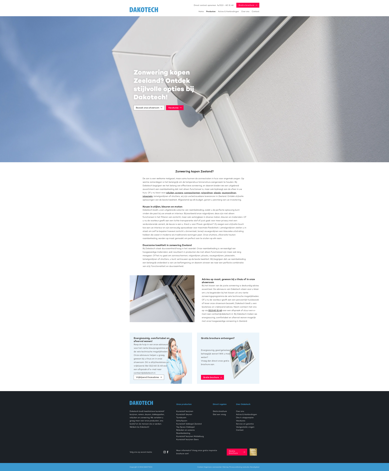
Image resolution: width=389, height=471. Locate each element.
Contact (255, 11)
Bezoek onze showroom (147, 107)
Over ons (245, 11)
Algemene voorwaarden (213, 467)
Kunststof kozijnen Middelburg (190, 436)
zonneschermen (192, 192)
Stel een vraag (219, 414)
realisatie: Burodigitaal (251, 467)
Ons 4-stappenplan (245, 417)
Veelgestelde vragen (245, 427)
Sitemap (225, 467)
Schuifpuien (181, 421)
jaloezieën (148, 196)
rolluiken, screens (174, 192)
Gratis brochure (246, 5)
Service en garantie (245, 424)
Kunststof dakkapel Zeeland (189, 424)
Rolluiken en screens (185, 430)
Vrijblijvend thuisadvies (147, 377)
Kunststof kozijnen (184, 411)
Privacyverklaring (235, 467)
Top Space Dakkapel (185, 427)
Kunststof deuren (184, 414)
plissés (217, 192)
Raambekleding (183, 433)
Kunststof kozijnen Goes (187, 439)
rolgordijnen (207, 192)
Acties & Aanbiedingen (228, 11)
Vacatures (173, 107)
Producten (211, 11)
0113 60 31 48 (215, 310)
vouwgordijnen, (229, 192)
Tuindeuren (181, 417)
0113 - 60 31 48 (226, 5)
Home (201, 11)
